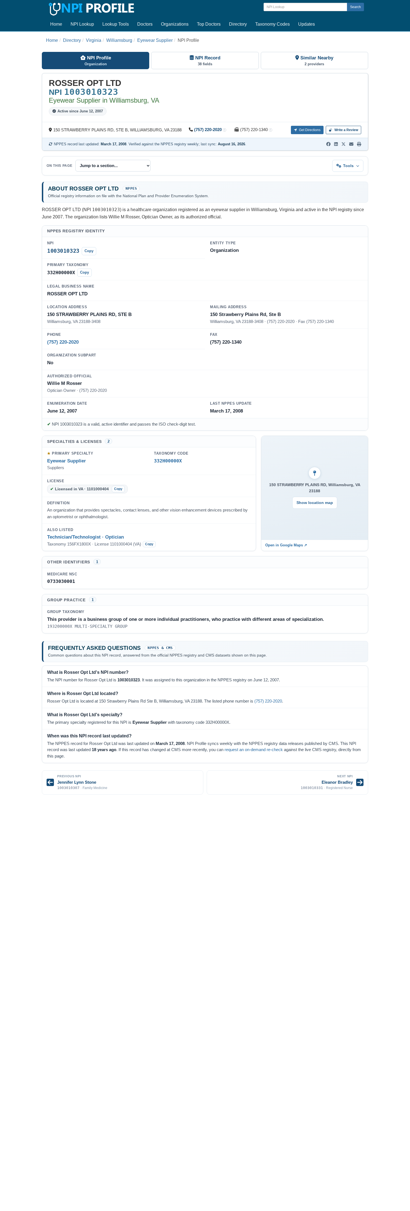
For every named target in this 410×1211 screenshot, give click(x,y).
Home (56, 24)
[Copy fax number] (270, 130)
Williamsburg (119, 40)
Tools (348, 165)
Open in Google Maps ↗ (286, 545)
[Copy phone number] (224, 130)
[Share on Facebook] (328, 144)
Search (355, 7)
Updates (306, 24)
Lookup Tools (115, 24)
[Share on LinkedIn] (336, 144)
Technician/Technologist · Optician (85, 536)
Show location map (314, 502)
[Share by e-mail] (351, 144)
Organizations (175, 24)
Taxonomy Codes (272, 24)
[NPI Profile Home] (90, 8)
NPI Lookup (82, 24)
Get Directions (309, 130)
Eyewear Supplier (155, 40)
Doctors (145, 24)
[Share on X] (343, 144)
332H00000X (168, 461)
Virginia (93, 40)
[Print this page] (359, 144)
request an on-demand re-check (254, 749)
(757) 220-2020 (208, 129)
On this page (60, 166)
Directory (238, 24)
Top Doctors (209, 24)
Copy (89, 251)
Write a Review (346, 130)
